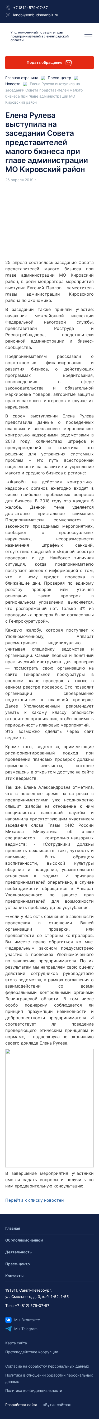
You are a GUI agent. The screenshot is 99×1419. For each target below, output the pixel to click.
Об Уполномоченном (24, 1240)
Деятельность (18, 1252)
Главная (12, 1228)
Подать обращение (44, 62)
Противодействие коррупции (31, 1352)
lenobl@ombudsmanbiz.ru (35, 15)
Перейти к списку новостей (34, 1200)
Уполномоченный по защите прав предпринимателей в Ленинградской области (40, 36)
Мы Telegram (25, 1328)
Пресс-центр (17, 1264)
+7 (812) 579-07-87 (30, 7)
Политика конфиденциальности (33, 1390)
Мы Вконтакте (27, 1319)
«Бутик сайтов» (57, 1404)
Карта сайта (16, 1343)
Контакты (14, 1275)
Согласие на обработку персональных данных (47, 1366)
